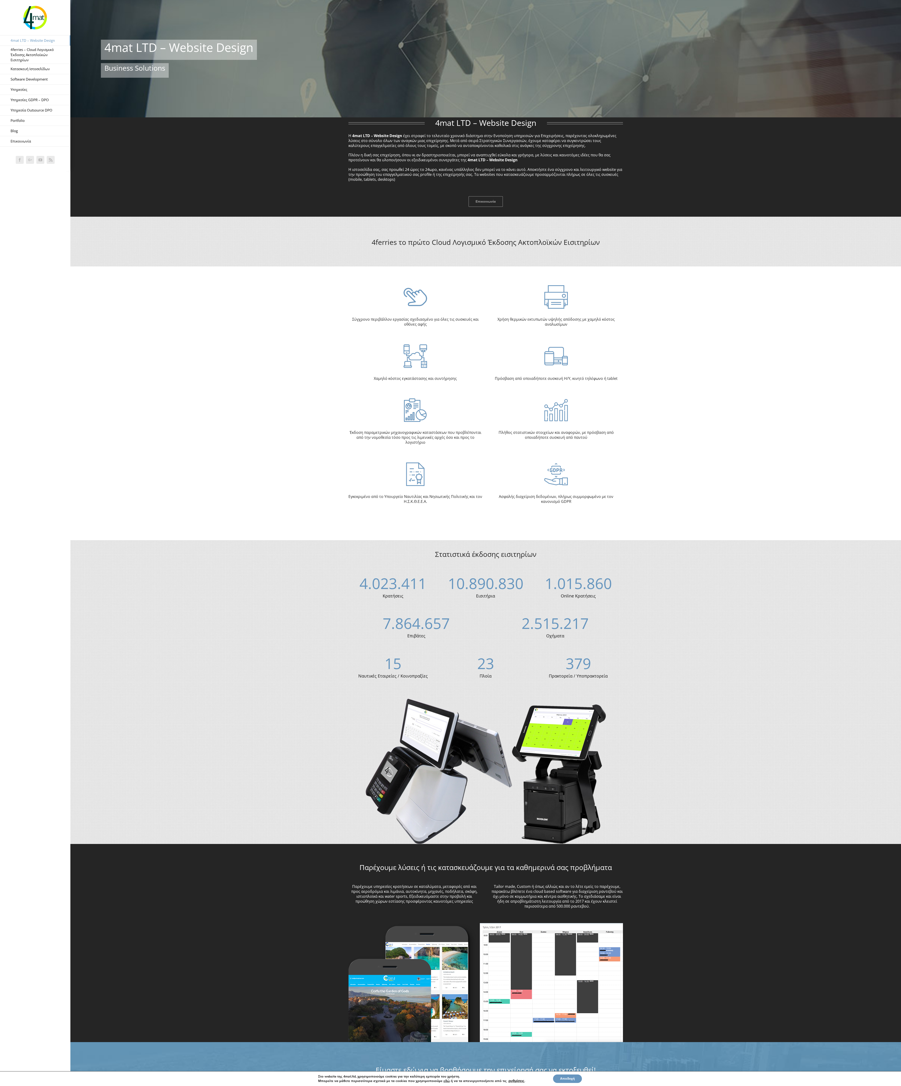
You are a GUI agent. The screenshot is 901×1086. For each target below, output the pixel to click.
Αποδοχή (567, 1078)
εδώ (446, 1081)
